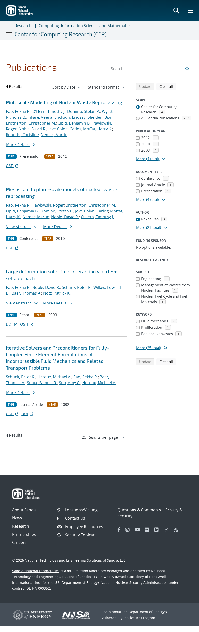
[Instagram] (129, 529)
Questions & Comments (139, 510)
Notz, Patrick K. (57, 293)
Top (184, 626)
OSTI (10, 165)
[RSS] (177, 529)
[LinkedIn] (158, 529)
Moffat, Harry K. (97, 129)
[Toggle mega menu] (190, 10)
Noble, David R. (32, 129)
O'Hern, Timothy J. (48, 111)
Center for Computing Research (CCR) (61, 34)
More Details (18, 144)
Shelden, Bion (100, 117)
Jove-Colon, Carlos (64, 129)
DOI (9, 324)
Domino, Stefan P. (83, 111)
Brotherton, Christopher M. (31, 123)
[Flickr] (148, 529)
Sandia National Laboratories (35, 571)
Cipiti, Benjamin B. (74, 123)
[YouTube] (138, 529)
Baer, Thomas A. (26, 293)
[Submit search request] (187, 68)
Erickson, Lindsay (70, 117)
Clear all (167, 86)
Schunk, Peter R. (76, 287)
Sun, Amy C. (69, 382)
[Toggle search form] (176, 10)
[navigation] (67, 87)
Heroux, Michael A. (54, 377)
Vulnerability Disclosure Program (128, 618)
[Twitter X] (167, 529)
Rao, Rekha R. (18, 111)
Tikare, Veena (40, 117)
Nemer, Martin (54, 134)
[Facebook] (119, 529)
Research (23, 25)
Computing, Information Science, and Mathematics (85, 25)
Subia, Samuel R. (42, 382)
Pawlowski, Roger (48, 205)
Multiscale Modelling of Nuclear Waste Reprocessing (64, 102)
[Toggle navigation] (9, 30)
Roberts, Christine (22, 134)
